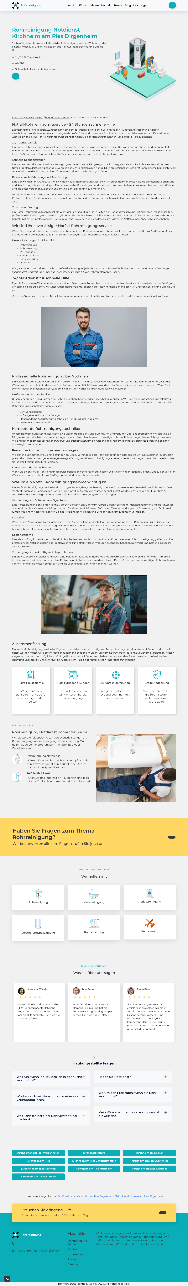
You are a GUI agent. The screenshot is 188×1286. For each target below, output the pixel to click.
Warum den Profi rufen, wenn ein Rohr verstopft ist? (127, 1094)
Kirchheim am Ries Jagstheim (149, 1160)
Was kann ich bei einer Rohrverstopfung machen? (46, 1117)
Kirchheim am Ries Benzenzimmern (94, 1160)
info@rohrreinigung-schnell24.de (37, 1250)
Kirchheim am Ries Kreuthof (149, 1168)
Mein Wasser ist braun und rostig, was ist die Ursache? (128, 1114)
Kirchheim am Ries (38, 1160)
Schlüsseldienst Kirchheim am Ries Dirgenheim (86, 1196)
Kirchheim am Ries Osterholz (38, 1176)
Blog (128, 5)
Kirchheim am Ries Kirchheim (94, 1168)
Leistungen (140, 5)
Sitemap (73, 1264)
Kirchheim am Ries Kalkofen (38, 1168)
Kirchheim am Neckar (149, 1152)
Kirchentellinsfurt (94, 1152)
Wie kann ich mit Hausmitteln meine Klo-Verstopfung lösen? (47, 1098)
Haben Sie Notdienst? (114, 1077)
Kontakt (106, 5)
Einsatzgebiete (89, 5)
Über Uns (70, 5)
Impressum (75, 1254)
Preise (118, 5)
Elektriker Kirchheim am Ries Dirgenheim (139, 1196)
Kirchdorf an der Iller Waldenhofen (38, 1152)
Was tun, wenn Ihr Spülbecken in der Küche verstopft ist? (49, 1078)
